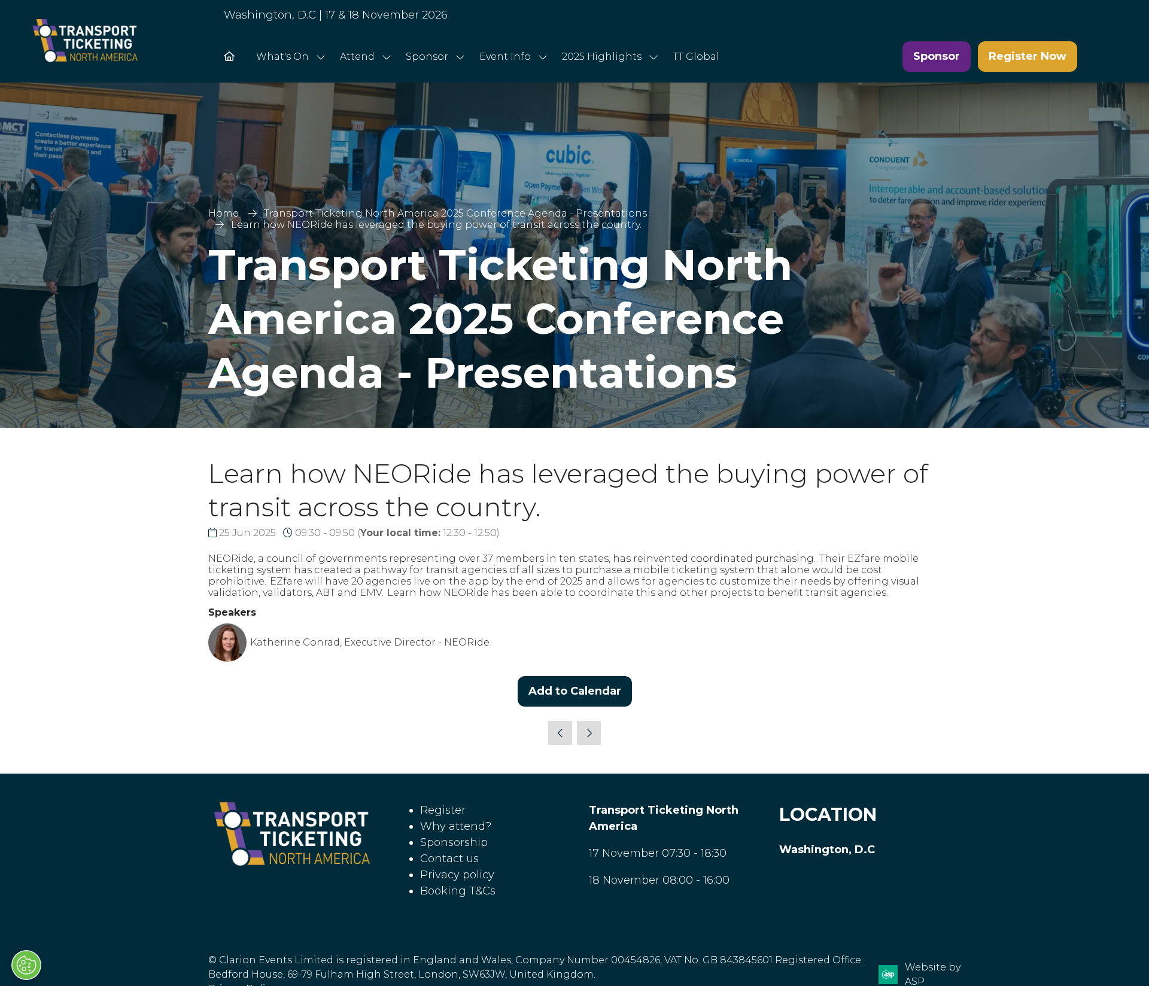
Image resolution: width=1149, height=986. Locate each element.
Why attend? (455, 826)
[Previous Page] (560, 733)
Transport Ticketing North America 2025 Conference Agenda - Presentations (455, 213)
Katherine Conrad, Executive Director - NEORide (370, 642)
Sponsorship (454, 842)
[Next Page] (589, 733)
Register (443, 810)
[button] (936, 56)
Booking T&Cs (458, 890)
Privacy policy (457, 874)
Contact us (449, 858)
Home (223, 213)
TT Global (696, 56)
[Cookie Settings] (26, 965)
